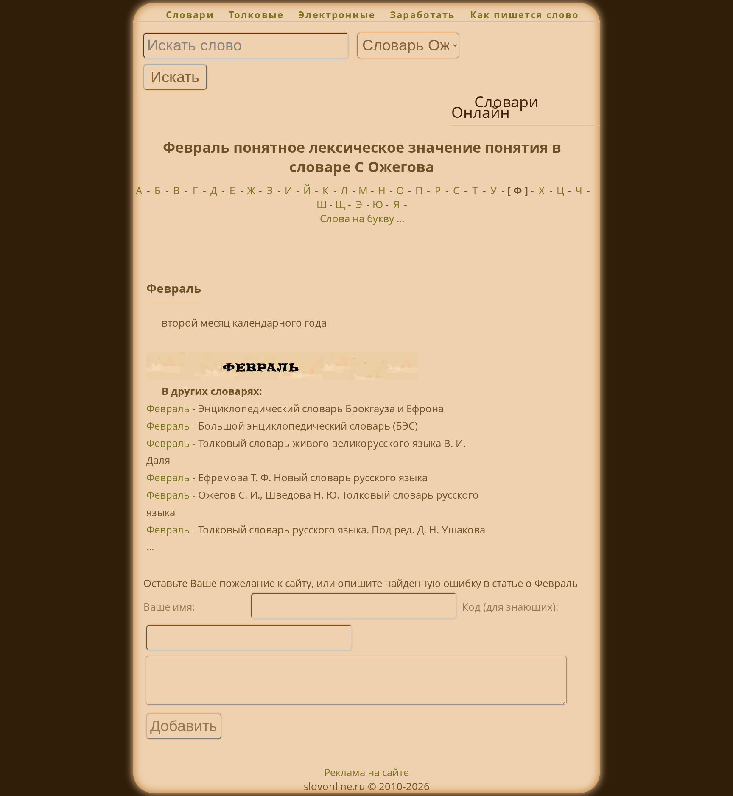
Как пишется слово (524, 14)
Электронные (336, 14)
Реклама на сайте (366, 772)
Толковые (256, 14)
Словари (190, 14)
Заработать (423, 14)
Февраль (168, 408)
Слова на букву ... (362, 218)
